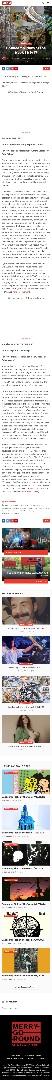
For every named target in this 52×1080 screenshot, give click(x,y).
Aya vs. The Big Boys (16, 1059)
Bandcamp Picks (25, 43)
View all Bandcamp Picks (24, 987)
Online (31, 1059)
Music (19, 1056)
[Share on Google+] (12, 68)
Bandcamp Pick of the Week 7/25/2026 (26, 746)
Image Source (26, 132)
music (5, 511)
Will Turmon (20, 58)
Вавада (5, 1073)
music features (14, 511)
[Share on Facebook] (3, 68)
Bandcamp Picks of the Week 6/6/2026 (23, 975)
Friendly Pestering (27, 508)
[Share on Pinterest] (16, 68)
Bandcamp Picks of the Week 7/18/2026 (23, 797)
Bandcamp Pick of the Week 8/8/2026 (26, 668)
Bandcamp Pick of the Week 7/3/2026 (22, 868)
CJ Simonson (9, 908)
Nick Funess (34, 58)
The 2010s (40, 1059)
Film (13, 1056)
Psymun (41, 511)
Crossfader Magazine (35, 505)
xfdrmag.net (15, 513)
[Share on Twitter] (8, 68)
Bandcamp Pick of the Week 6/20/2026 (23, 940)
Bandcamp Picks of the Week (16, 505)
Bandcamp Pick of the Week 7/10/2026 (23, 832)
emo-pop (16, 508)
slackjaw (6, 513)
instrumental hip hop (42, 508)
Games (38, 1056)
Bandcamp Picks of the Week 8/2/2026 (26, 707)
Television (28, 1056)
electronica (7, 508)
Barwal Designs (23, 1070)
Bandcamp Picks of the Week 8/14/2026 (26, 628)
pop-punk (33, 511)
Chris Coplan (10, 836)
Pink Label (24, 511)
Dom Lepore (9, 872)
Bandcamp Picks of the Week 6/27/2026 (24, 904)
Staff (12, 58)
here (15, 292)
